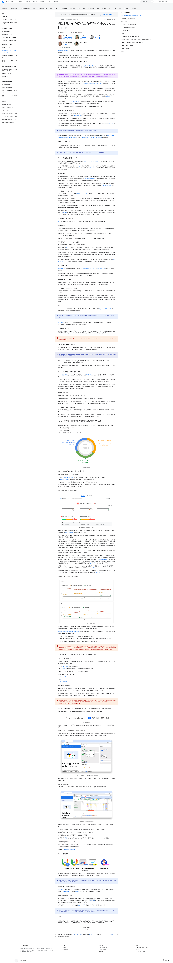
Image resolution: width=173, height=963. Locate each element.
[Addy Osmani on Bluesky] (85, 38)
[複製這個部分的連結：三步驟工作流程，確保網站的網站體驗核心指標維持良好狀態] (102, 421)
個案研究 (56, 1)
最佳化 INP (63, 679)
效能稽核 (77, 891)
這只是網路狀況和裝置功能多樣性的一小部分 (91, 83)
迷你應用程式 (91, 8)
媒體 (98, 8)
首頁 (58, 19)
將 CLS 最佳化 (63, 682)
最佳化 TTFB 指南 (103, 559)
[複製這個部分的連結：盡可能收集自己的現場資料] (75, 111)
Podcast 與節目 (102, 954)
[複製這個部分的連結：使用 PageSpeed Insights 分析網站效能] (78, 491)
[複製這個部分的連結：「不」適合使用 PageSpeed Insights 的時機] (80, 242)
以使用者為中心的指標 (88, 66)
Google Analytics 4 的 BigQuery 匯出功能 (92, 137)
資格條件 (68, 248)
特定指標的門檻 (69, 532)
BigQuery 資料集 (78, 166)
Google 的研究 (62, 880)
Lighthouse (60, 309)
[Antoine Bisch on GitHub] (97, 38)
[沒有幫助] (114, 20)
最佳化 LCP (63, 677)
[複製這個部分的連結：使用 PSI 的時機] (66, 225)
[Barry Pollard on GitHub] (66, 38)
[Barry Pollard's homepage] (71, 38)
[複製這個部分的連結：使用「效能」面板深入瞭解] (72, 784)
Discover (28, 1)
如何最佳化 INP (63, 8)
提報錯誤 (64, 947)
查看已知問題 (65, 949)
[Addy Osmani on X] (81, 38)
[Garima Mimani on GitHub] (80, 45)
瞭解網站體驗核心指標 (25, 8)
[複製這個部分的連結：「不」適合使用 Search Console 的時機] (78, 288)
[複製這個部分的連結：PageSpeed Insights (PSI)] (74, 218)
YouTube (137, 949)
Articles (4, 6)
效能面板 (65, 669)
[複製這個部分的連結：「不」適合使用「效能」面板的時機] (76, 407)
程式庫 (108, 123)
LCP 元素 (65, 212)
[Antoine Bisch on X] (95, 38)
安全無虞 (104, 8)
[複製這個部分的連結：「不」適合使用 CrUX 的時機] (73, 191)
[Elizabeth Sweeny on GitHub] (66, 45)
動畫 (84, 8)
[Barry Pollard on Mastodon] (68, 38)
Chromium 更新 (102, 949)
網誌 (50, 1)
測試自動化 (134, 8)
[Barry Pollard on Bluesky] (70, 38)
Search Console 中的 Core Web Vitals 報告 (68, 631)
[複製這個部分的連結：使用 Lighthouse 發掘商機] (71, 685)
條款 (21, 960)
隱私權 (24, 960)
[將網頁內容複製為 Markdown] (67, 28)
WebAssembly (112, 8)
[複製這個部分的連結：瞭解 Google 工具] (71, 142)
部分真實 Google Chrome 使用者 (92, 161)
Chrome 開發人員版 (103, 947)
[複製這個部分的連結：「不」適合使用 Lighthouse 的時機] (76, 344)
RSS (136, 954)
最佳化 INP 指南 (99, 572)
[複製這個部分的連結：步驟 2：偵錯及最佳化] (72, 658)
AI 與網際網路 (5, 8)
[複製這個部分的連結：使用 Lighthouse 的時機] (70, 328)
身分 (34, 8)
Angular (141, 8)
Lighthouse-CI (61, 322)
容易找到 (126, 8)
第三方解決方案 (77, 116)
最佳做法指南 (85, 130)
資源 (20, 1)
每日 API (94, 166)
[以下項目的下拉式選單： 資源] (22, 1)
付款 (51, 8)
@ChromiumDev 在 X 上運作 (142, 947)
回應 (79, 8)
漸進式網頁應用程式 (42, 8)
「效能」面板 (89, 375)
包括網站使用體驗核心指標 (87, 268)
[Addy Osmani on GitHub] (83, 38)
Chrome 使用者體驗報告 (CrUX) (72, 101)
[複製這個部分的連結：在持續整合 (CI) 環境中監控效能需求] (76, 887)
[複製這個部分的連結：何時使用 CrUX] (66, 174)
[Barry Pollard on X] (64, 38)
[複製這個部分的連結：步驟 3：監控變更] (69, 854)
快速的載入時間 (14, 8)
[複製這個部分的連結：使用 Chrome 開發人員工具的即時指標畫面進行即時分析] (86, 731)
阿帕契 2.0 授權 (92, 934)
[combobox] (147, 1)
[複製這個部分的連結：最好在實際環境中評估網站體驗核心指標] (88, 62)
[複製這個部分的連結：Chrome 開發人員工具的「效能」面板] (82, 372)
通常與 (64, 356)
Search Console (61, 268)
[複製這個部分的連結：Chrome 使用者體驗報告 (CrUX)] (78, 158)
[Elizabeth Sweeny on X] (64, 45)
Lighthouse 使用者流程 (105, 309)
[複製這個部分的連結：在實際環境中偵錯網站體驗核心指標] (76, 842)
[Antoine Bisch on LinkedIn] (99, 38)
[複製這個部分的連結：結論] (62, 917)
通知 (56, 8)
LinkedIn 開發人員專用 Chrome (142, 951)
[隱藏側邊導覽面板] (16, 960)
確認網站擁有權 (101, 268)
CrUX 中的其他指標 (106, 185)
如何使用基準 (43, 1)
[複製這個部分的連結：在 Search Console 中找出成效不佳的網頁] (79, 577)
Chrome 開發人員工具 (63, 375)
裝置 (120, 8)
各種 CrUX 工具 (93, 168)
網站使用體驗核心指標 (63, 51)
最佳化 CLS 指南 (91, 568)
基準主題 (35, 1)
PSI (58, 221)
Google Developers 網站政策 (107, 934)
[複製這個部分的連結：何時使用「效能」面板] (69, 392)
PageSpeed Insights (68, 477)
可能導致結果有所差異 (90, 178)
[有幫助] (112, 20)
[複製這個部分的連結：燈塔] (61, 306)
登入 (170, 1)
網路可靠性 (72, 8)
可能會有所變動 (65, 891)
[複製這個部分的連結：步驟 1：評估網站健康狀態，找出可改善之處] (85, 471)
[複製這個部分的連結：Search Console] (68, 266)
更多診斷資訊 (93, 563)
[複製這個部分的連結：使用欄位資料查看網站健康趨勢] (74, 895)
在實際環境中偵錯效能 (69, 849)
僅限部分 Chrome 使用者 (82, 194)
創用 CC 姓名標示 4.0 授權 (77, 934)
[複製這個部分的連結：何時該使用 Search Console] (72, 279)
